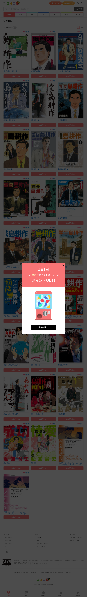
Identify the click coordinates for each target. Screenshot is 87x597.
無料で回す (43, 327)
